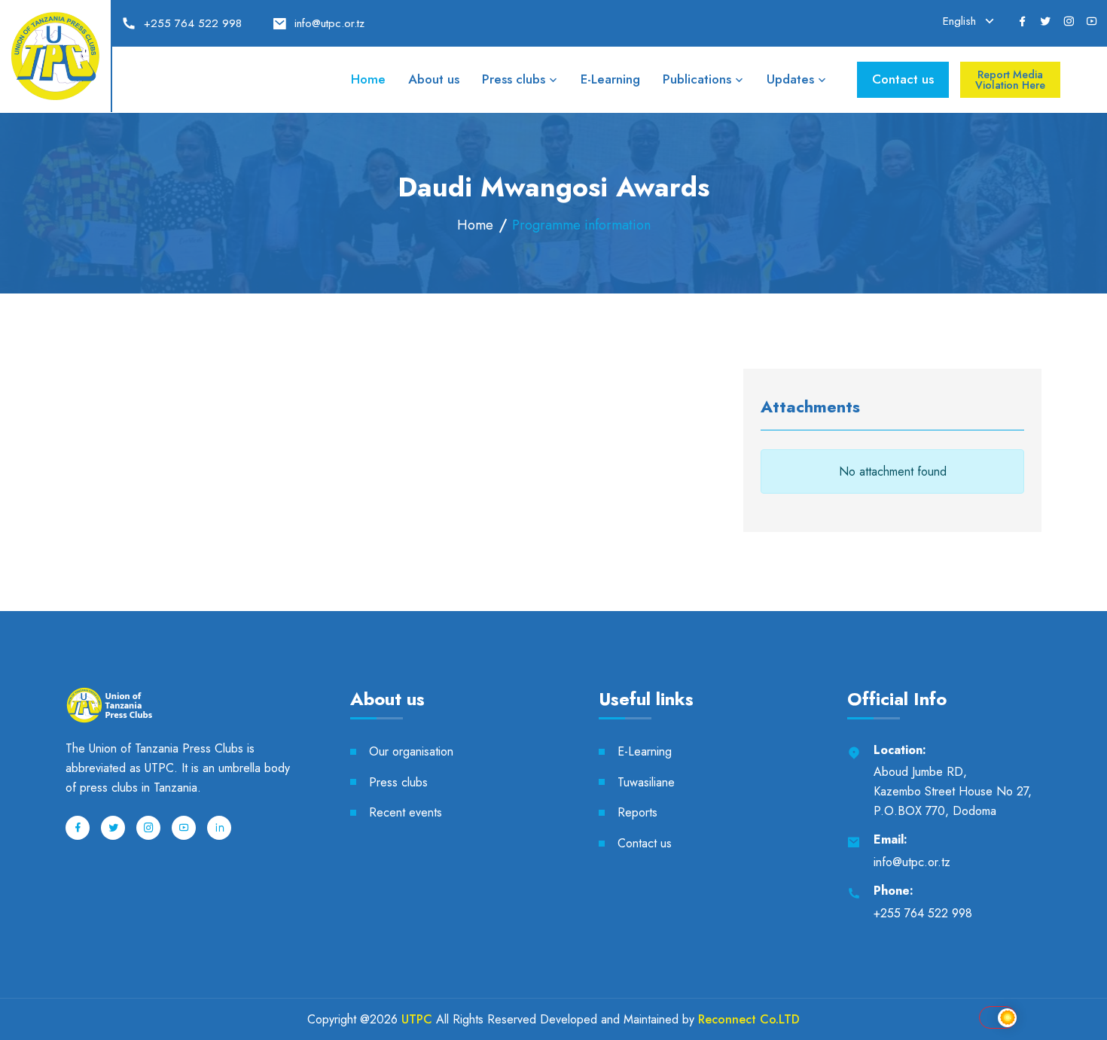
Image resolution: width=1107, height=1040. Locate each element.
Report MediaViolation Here (1010, 80)
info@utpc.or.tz (329, 23)
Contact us (903, 79)
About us (433, 79)
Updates (790, 79)
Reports (637, 812)
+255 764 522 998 (193, 23)
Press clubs (513, 79)
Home (368, 79)
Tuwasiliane (646, 782)
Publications (697, 79)
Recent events (405, 812)
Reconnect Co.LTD (749, 1019)
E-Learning (610, 79)
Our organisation (411, 751)
